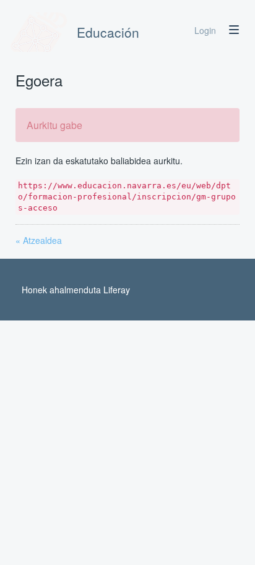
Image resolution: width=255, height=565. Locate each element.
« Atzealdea (38, 240)
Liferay (116, 289)
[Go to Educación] (39, 32)
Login (205, 30)
